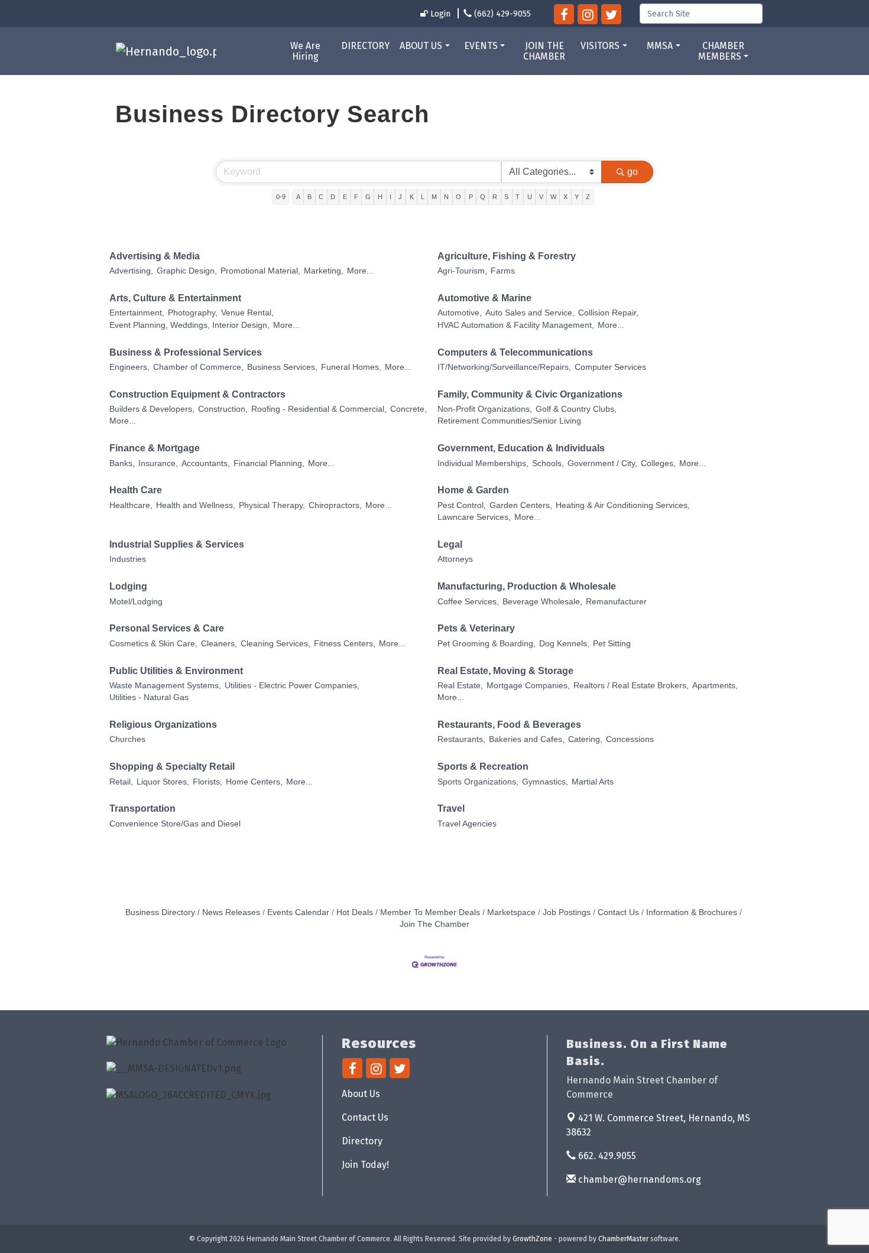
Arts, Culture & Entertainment (175, 298)
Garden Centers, (520, 505)
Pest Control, (461, 505)
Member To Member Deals (430, 912)
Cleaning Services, (275, 643)
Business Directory (160, 912)
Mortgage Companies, (528, 685)
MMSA (660, 45)
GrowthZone (532, 1239)
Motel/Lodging (136, 601)
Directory (362, 1141)
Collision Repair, (608, 312)
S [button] (506, 196)
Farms (503, 270)
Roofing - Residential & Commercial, (319, 409)
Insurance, (158, 463)
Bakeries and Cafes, (527, 739)
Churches (127, 739)
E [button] (345, 196)
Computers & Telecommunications (515, 352)
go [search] (632, 172)
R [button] (494, 196)
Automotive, (459, 312)
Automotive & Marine (484, 298)
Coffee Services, (468, 601)
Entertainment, (136, 312)
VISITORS (600, 45)
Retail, (121, 781)
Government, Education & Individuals (521, 448)
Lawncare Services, (474, 517)
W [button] (553, 196)
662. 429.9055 (606, 1155)
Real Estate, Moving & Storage (505, 671)
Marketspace (511, 912)
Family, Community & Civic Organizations (529, 394)
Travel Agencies (467, 823)
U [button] (529, 196)
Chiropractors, (335, 505)
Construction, (223, 409)
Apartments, (715, 685)
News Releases (231, 912)
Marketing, (323, 270)
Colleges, (658, 463)
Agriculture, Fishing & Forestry (506, 256)
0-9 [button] (281, 196)
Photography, (193, 312)
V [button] (541, 196)
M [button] (434, 196)
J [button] (400, 196)
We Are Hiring (305, 51)
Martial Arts (593, 781)
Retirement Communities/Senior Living (509, 420)
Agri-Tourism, (462, 270)
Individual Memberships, (482, 463)
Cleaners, (219, 643)
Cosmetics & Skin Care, (153, 643)
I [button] (390, 196)
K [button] (412, 196)
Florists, (207, 781)
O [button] (458, 196)
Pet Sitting (612, 643)
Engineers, (129, 367)
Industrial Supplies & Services (176, 544)
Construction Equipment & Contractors (197, 394)
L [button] (422, 196)
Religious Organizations (163, 725)
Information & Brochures (691, 912)
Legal (449, 544)
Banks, (122, 463)
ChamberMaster (623, 1239)
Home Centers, (254, 781)
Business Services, (282, 367)
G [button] (368, 196)
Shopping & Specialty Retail (172, 766)
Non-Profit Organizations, (484, 409)
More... (360, 270)
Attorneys (455, 559)
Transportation (142, 808)
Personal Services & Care (166, 628)
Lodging (128, 586)
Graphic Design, (187, 270)
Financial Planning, (269, 463)
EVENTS (481, 45)
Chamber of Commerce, (198, 367)
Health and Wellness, (195, 505)
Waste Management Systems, (165, 685)
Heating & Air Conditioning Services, (623, 505)
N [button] (446, 196)
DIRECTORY (365, 45)
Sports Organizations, (477, 781)
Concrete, (408, 409)
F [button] (356, 196)
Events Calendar (298, 912)
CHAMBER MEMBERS (721, 51)
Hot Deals (354, 912)
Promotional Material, (260, 270)
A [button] (298, 196)
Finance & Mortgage (154, 448)
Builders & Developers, (151, 409)
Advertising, (131, 270)
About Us (361, 1093)
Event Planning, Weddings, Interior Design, (189, 325)
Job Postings (567, 912)
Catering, (585, 739)
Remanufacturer (616, 601)
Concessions (630, 739)
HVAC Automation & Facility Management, (515, 325)
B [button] (309, 196)
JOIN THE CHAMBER (544, 51)
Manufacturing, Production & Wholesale (526, 586)
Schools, (548, 463)
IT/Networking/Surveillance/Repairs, (504, 367)
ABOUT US (421, 45)
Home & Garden (473, 490)
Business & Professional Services (185, 352)
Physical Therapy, (272, 505)
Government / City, (602, 463)
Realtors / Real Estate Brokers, (631, 685)
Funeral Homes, (351, 367)
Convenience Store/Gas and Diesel (175, 823)
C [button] (321, 196)
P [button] (471, 196)
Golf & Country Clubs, (576, 409)
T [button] (517, 196)
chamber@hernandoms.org (638, 1179)
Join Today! (365, 1164)
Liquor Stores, (163, 781)
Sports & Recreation (482, 766)
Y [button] (577, 196)
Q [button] (482, 196)
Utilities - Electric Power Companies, (292, 685)
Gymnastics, (545, 781)
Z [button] (588, 196)
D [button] (332, 196)
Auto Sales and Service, (530, 312)
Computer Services (610, 367)
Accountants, (205, 463)
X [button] (565, 196)
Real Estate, (460, 685)
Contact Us (618, 912)
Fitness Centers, (344, 643)
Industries (127, 559)
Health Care (135, 490)
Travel (451, 808)
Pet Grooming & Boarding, (486, 643)
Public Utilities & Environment (176, 671)
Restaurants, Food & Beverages (509, 725)
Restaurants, (461, 739)
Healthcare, (131, 505)
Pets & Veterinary (476, 628)
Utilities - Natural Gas (149, 697)
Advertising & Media (154, 256)
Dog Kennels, (564, 643)
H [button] (380, 196)
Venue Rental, (247, 312)
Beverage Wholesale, (542, 601)
